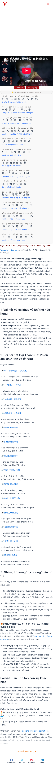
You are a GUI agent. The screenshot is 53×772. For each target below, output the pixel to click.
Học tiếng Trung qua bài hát (32, 731)
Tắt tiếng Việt (32, 88)
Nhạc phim (14, 250)
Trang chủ (4, 250)
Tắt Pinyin (19, 88)
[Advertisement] (26, 27)
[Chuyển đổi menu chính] (47, 4)
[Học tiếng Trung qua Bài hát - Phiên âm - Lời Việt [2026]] (9, 4)
